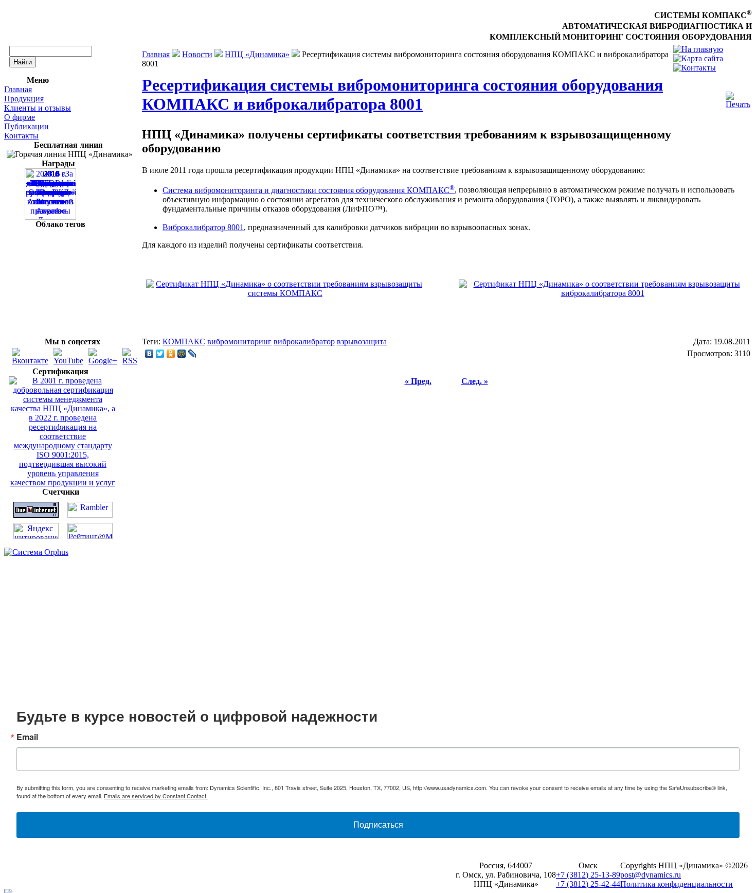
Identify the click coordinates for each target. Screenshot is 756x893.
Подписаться (378, 824)
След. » (474, 381)
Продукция (24, 98)
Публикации (26, 126)
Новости (197, 54)
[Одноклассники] (171, 353)
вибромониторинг (239, 341)
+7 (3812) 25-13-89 (588, 874)
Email (27, 737)
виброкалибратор (304, 341)
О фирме (19, 117)
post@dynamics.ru (650, 874)
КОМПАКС (184, 341)
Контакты (21, 135)
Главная (18, 89)
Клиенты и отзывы (37, 107)
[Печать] (738, 97)
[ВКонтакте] (149, 353)
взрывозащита (362, 341)
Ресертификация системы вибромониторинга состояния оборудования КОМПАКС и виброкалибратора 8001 (402, 94)
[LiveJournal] (192, 353)
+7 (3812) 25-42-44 (588, 884)
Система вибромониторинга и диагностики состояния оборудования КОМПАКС (309, 190)
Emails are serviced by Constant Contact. (156, 796)
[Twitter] (160, 353)
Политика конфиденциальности (676, 884)
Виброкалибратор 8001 (203, 227)
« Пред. (418, 381)
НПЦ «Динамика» (257, 54)
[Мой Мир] (181, 353)
